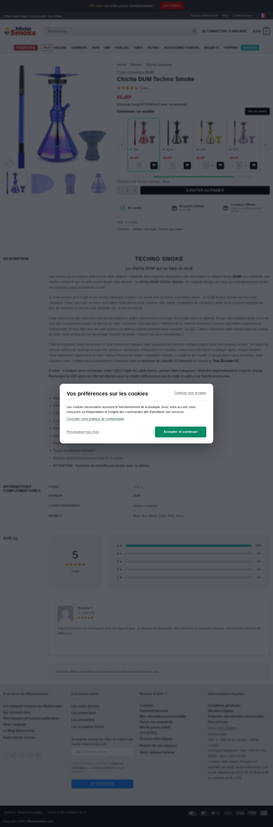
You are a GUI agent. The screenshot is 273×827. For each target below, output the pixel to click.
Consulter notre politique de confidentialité (95, 419)
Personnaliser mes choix (83, 431)
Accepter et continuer (181, 431)
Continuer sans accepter (190, 392)
